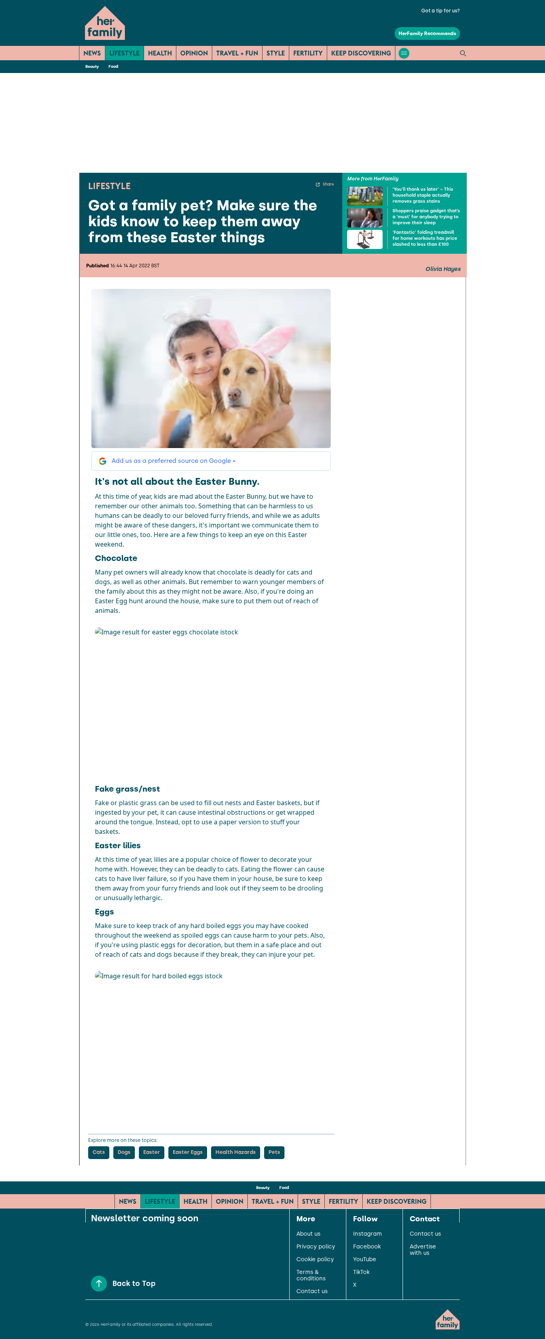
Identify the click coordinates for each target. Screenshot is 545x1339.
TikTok (361, 1272)
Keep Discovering (361, 53)
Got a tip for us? (440, 11)
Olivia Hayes (442, 269)
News (92, 53)
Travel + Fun (237, 53)
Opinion (194, 53)
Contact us (312, 1291)
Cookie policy (315, 1259)
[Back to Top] (99, 1284)
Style (276, 53)
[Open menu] (404, 53)
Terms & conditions (311, 1275)
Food (113, 66)
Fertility (308, 53)
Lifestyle (124, 53)
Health (160, 53)
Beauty (92, 66)
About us (308, 1234)
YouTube (364, 1259)
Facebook (367, 1247)
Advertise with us (423, 1250)
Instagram (367, 1234)
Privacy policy (315, 1247)
